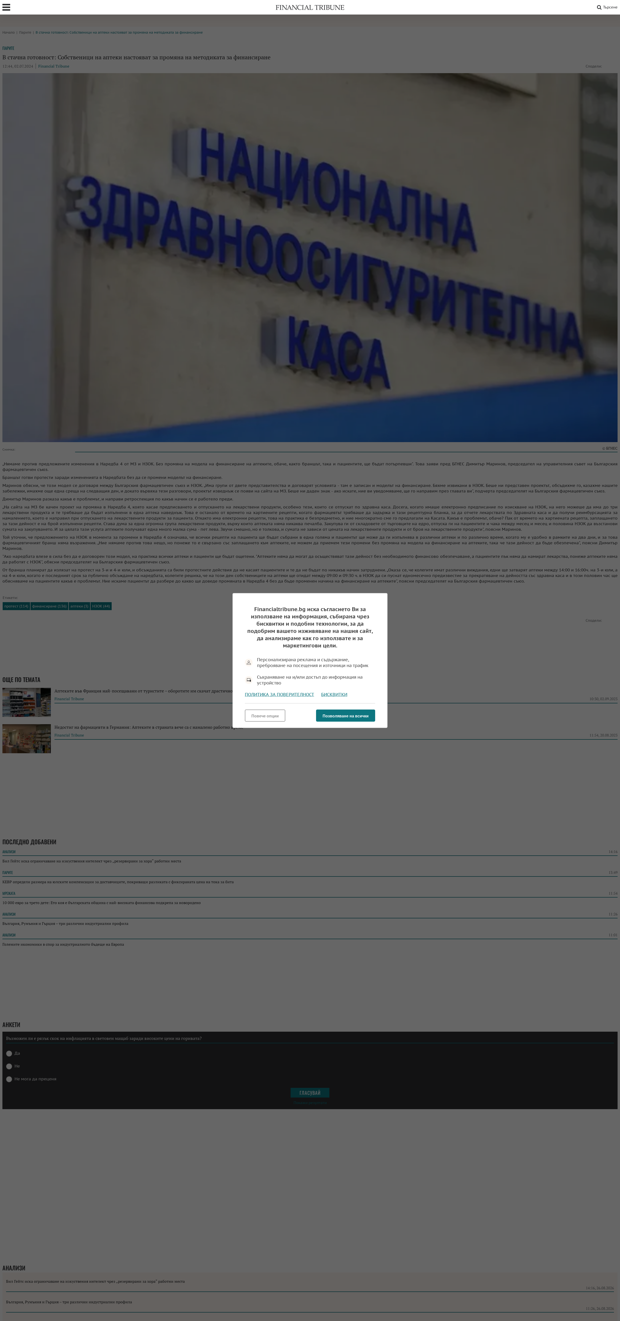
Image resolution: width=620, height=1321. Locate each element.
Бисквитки (334, 694)
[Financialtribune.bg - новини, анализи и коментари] (310, 7)
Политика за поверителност (279, 694)
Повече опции (265, 716)
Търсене (610, 7)
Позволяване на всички (346, 716)
